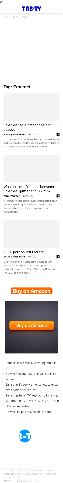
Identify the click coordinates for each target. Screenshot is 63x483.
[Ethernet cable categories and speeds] (31, 107)
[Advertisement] (31, 52)
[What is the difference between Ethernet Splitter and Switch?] (31, 168)
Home (7, 16)
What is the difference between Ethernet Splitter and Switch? (29, 189)
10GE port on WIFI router (24, 252)
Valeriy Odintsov (12, 195)
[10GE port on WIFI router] (31, 234)
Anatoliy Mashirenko (14, 134)
